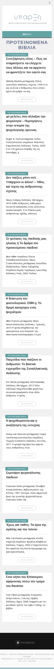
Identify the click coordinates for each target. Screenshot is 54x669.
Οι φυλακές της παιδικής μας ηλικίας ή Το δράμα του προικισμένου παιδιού (26, 243)
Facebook (27, 642)
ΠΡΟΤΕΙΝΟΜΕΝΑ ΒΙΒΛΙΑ (16, 55)
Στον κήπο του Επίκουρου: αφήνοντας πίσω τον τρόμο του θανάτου (25, 581)
